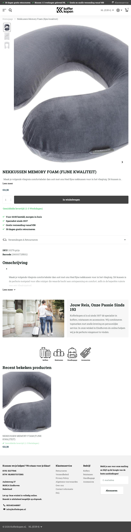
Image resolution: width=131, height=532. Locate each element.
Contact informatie (64, 489)
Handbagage (89, 478)
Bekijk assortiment (4, 10)
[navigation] (7, 27)
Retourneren (61, 470)
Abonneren (112, 490)
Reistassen (88, 474)
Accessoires (88, 481)
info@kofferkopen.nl (16, 509)
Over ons (60, 485)
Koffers (86, 470)
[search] (10, 10)
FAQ (57, 493)
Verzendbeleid (62, 474)
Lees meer (8, 183)
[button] (122, 162)
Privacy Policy (62, 478)
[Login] (119, 10)
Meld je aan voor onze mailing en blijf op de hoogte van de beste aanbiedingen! (114, 470)
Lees (8, 289)
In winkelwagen (71, 199)
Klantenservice (64, 465)
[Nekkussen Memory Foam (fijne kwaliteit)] (27, 402)
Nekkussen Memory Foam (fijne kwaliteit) (22, 437)
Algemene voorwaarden (67, 481)
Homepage (8, 19)
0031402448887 (13, 505)
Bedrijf (86, 465)
